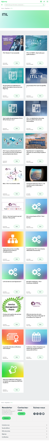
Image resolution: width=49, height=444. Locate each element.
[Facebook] (34, 414)
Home (2, 8)
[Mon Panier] (47, 1)
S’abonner (6, 418)
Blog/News (7, 8)
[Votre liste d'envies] (44, 1)
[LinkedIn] (40, 414)
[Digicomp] (4, 1)
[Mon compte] (41, 1)
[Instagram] (37, 414)
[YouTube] (43, 414)
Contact (21, 413)
